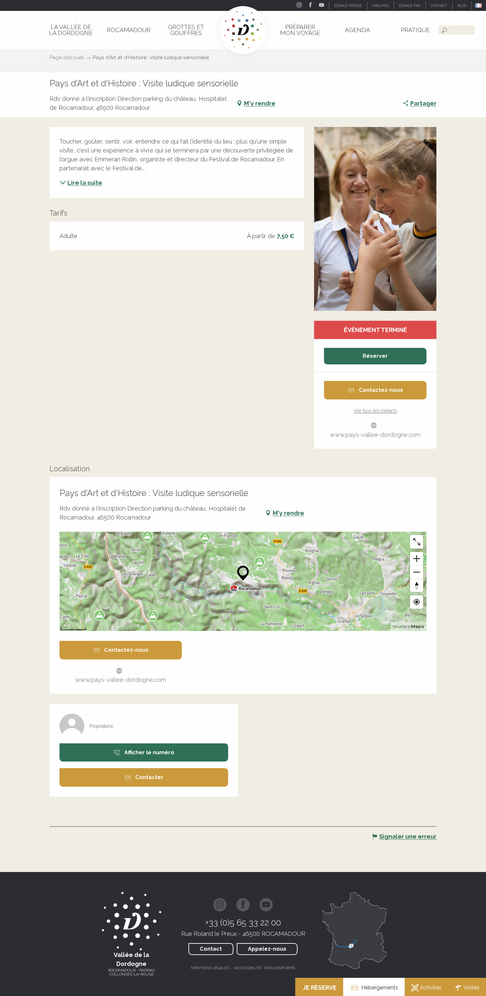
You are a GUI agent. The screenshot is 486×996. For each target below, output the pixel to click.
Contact (211, 949)
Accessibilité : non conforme (264, 968)
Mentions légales (210, 968)
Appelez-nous (267, 949)
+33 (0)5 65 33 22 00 (243, 923)
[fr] (479, 5)
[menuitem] (71, 30)
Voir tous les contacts (375, 410)
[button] (479, 5)
